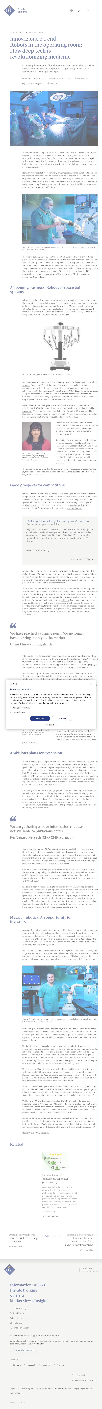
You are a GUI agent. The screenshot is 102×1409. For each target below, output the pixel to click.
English (16, 684)
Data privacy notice (21, 707)
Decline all (62, 718)
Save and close (51, 725)
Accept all (40, 718)
